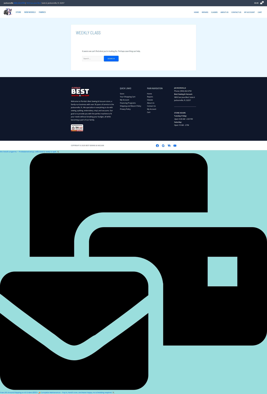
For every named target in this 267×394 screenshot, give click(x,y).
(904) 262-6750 (19, 3)
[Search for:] (93, 58)
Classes (150, 100)
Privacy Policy (125, 109)
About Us (150, 103)
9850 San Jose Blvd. (33, 3)
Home (149, 94)
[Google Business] (163, 145)
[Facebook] (157, 145)
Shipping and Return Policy (130, 106)
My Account (124, 100)
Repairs (150, 97)
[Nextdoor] (169, 145)
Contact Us (151, 106)
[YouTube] (174, 145)
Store (122, 94)
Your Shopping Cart (127, 97)
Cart (148, 112)
